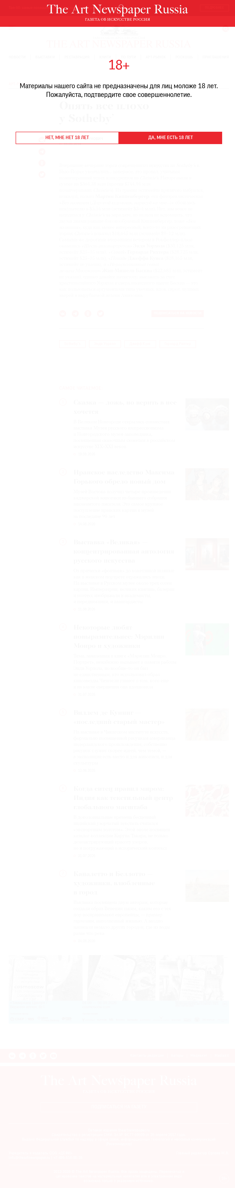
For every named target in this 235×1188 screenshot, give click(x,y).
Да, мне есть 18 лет (170, 138)
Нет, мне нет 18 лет (67, 138)
